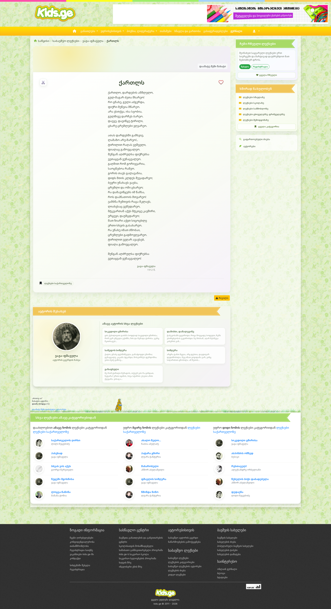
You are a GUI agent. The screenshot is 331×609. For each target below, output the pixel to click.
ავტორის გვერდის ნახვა (66, 360)
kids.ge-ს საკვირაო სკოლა (134, 554)
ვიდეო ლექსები (177, 574)
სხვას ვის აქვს (61, 466)
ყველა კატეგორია (268, 126)
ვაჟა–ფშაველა (92, 41)
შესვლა (245, 66)
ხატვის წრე (125, 562)
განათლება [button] (88, 31)
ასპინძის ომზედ (242, 453)
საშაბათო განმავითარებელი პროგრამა (141, 550)
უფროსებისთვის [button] (111, 31)
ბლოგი (221, 573)
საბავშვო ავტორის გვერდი (183, 537)
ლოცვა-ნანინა (61, 492)
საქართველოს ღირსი (65, 440)
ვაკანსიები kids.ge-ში (82, 554)
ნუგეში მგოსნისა (62, 479)
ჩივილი (223, 298)
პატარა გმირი (150, 453)
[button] (255, 31)
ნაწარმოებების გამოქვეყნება (184, 541)
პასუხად (56, 453)
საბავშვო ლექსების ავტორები (185, 566)
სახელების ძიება (226, 541)
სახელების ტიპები (227, 550)
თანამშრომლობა (79, 546)
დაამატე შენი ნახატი (212, 66)
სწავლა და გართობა (187, 31)
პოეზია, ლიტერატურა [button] (141, 31)
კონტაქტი (75, 558)
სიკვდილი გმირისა (244, 440)
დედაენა (237, 492)
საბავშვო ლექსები (65, 41)
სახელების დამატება (229, 554)
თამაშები (166, 31)
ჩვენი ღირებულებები (81, 537)
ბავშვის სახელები (227, 537)
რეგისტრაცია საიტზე (81, 550)
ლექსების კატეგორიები (181, 562)
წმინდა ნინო (149, 492)
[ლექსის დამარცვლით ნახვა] (43, 82)
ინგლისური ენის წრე (130, 566)
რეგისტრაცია (260, 66)
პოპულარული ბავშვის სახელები (235, 546)
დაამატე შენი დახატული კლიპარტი (49, 409)
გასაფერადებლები (215, 31)
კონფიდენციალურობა (82, 541)
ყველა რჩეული (268, 75)
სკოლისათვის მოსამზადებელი (136, 546)
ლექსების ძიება (177, 570)
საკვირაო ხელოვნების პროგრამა (137, 558)
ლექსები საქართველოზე (58, 283)
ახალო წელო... (151, 440)
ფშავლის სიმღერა (153, 479)
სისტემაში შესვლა (80, 565)
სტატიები (222, 577)
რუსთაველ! (239, 466)
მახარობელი (150, 466)
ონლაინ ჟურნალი (227, 569)
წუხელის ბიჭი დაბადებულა (250, 479)
